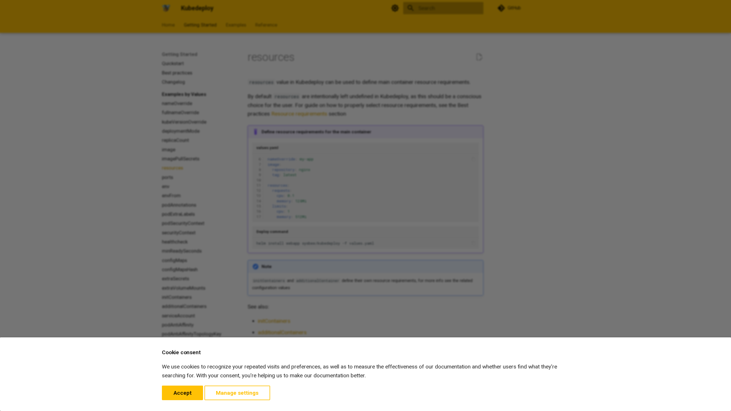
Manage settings (237, 393)
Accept (183, 393)
